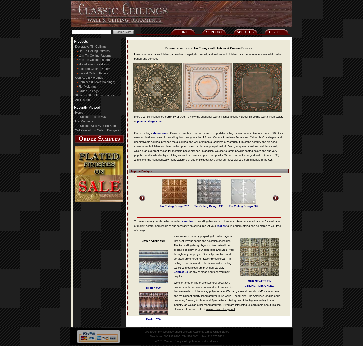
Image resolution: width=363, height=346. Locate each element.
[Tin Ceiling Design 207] (174, 203)
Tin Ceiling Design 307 (243, 206)
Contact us (181, 271)
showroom (160, 133)
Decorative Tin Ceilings (90, 46)
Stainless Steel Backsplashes (95, 95)
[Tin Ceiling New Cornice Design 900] (153, 282)
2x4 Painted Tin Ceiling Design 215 (99, 130)
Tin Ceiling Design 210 (208, 206)
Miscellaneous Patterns (94, 64)
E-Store (276, 32)
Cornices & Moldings (89, 77)
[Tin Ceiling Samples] (99, 141)
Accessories (83, 100)
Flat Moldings (87, 86)
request (222, 225)
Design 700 (153, 319)
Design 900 (153, 287)
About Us (245, 32)
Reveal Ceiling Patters (93, 73)
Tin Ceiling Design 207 (174, 206)
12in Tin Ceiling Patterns (94, 55)
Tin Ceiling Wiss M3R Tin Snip (95, 126)
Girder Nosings (88, 91)
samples (187, 221)
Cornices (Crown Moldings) (96, 82)
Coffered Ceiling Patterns (95, 69)
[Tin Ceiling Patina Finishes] (157, 111)
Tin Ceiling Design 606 (90, 117)
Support (214, 32)
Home (183, 32)
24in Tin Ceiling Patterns (94, 60)
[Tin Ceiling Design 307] (243, 203)
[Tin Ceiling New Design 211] (259, 275)
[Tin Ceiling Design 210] (209, 203)
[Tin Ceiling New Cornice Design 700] (153, 313)
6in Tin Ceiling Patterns (94, 51)
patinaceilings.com (149, 121)
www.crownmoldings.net (220, 309)
